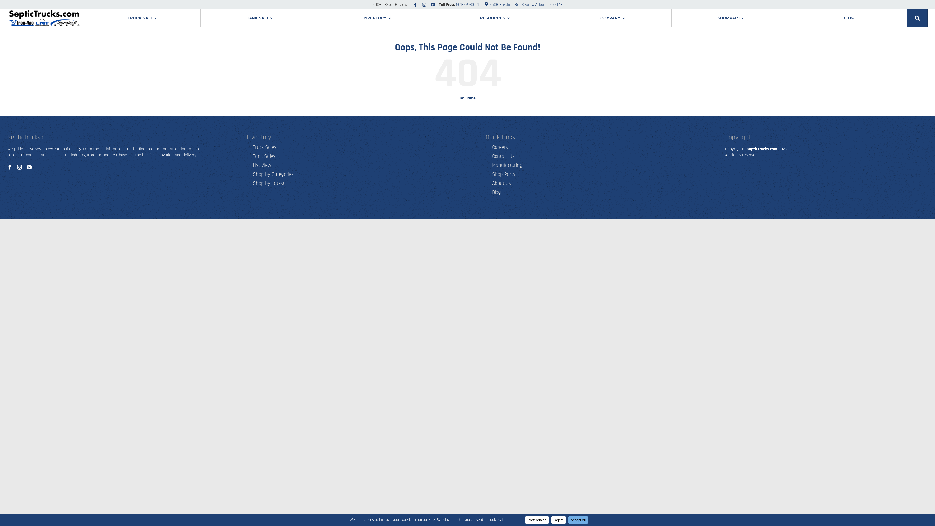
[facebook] (415, 5)
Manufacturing (507, 165)
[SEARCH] (917, 18)
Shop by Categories (273, 174)
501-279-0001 (467, 4)
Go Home (468, 98)
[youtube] (433, 5)
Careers (500, 147)
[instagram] (424, 5)
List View (262, 165)
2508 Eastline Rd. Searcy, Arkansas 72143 (525, 4)
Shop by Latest (269, 183)
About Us (501, 183)
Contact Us (503, 156)
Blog (496, 192)
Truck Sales (264, 147)
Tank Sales (264, 156)
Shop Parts (503, 174)
